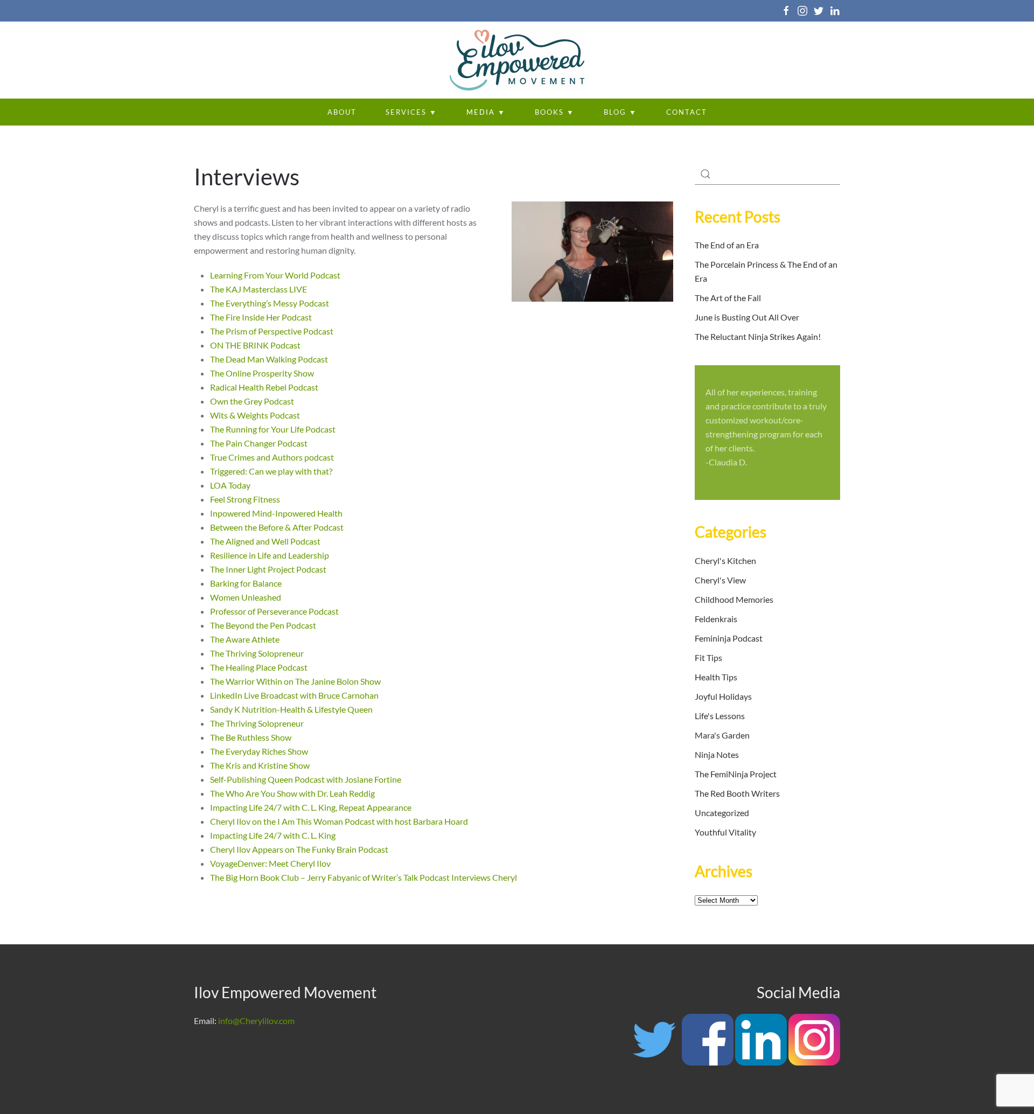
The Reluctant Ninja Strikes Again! (758, 336)
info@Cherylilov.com (256, 1020)
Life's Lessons (720, 716)
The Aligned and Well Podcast (265, 541)
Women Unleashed (245, 597)
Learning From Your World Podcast (275, 275)
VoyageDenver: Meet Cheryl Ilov (270, 863)
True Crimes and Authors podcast (272, 457)
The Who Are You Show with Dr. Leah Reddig (292, 793)
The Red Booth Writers (737, 793)
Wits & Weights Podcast (255, 415)
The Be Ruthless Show (250, 737)
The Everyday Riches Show (259, 751)
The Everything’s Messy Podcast (269, 303)
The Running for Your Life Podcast (273, 429)
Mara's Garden (722, 735)
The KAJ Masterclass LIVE (258, 289)
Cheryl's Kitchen (725, 560)
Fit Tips (708, 657)
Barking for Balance (246, 583)
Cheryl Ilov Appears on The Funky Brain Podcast (299, 849)
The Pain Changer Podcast (259, 443)
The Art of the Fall (728, 298)
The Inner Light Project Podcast (268, 569)
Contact (686, 112)
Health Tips (716, 677)
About (342, 112)
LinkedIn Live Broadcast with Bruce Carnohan (294, 695)
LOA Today (230, 485)
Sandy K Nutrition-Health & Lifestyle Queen (291, 709)
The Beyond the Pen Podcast (263, 625)
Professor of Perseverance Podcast (274, 611)
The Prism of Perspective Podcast (271, 331)
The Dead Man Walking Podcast (269, 359)
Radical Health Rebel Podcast (264, 387)
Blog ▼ (620, 112)
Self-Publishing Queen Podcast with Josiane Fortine (305, 779)
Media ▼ (486, 112)
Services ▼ (411, 112)
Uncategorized (722, 812)
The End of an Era (727, 245)
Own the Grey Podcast (252, 401)
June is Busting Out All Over (747, 317)
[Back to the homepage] (517, 60)
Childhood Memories (734, 599)
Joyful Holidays (723, 696)
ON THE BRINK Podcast (255, 345)
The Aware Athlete (245, 639)
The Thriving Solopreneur (257, 653)
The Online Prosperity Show (262, 373)
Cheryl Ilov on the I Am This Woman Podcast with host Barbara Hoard (339, 821)
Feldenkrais (716, 619)
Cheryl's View (720, 580)
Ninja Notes (717, 754)
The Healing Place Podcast (259, 667)
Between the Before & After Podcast (277, 527)
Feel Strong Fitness (245, 499)
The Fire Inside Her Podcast (261, 317)
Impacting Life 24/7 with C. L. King (273, 835)
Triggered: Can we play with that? (272, 471)
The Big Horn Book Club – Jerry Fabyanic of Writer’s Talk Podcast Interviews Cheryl (363, 877)
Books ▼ (555, 112)
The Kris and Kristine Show (260, 765)
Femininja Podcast (729, 638)
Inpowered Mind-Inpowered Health (276, 513)
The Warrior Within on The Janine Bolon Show (295, 681)
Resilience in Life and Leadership (269, 555)
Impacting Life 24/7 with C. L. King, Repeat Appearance (310, 807)
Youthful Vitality (725, 832)
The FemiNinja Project (736, 774)
